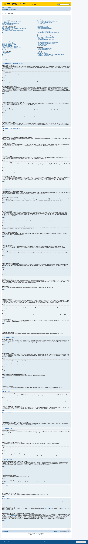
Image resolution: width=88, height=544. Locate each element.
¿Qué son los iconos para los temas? (7, 59)
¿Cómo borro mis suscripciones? (42, 45)
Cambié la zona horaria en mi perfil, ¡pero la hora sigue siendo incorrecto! (12, 30)
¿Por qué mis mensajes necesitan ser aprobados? (9, 48)
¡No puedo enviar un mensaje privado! (42, 26)
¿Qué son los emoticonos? (6, 54)
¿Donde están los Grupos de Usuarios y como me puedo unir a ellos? (47, 19)
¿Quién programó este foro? (41, 52)
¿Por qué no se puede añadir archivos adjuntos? (9, 44)
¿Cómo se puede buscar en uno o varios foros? (44, 35)
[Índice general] (7, 4)
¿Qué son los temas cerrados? (6, 58)
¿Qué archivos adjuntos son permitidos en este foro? (44, 48)
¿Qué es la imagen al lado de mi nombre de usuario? (10, 32)
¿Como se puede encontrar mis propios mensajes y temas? (45, 39)
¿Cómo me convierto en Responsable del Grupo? (44, 20)
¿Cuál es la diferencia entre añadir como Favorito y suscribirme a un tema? (48, 42)
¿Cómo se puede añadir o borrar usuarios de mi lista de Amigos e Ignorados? (48, 32)
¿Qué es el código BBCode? (6, 52)
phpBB (44, 158)
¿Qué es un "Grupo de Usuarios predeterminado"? (44, 22)
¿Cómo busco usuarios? (40, 38)
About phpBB (11, 502)
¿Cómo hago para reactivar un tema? (7, 49)
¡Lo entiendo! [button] (81, 541)
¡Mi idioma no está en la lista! (6, 31)
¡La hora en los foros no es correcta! (7, 29)
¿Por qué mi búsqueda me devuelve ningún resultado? (45, 36)
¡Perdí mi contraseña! (5, 22)
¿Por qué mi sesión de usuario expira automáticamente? (10, 23)
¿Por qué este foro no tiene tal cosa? (42, 53)
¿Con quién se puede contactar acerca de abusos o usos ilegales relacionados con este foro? (50, 54)
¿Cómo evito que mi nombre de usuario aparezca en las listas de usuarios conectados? (15, 28)
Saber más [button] (46, 541)
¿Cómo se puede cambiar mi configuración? (8, 27)
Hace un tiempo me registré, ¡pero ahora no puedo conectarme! (11, 21)
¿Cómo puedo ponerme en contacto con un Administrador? (45, 55)
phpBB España (40, 534)
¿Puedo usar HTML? (5, 53)
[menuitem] (9, 7)
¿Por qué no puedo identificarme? (7, 20)
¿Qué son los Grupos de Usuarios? (42, 18)
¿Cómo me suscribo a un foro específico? (43, 44)
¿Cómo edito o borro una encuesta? (7, 42)
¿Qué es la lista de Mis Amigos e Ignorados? (43, 31)
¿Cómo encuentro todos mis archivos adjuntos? (44, 49)
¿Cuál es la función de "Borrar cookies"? (8, 24)
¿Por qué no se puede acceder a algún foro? (8, 43)
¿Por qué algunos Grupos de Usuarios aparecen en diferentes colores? (47, 21)
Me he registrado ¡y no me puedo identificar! (8, 19)
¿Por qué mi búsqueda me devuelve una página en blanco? (45, 37)
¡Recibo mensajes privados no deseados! (43, 27)
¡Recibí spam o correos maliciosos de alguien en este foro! (45, 28)
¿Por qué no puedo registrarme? (7, 18)
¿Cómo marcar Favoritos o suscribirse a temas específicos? (46, 43)
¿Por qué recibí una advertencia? (7, 45)
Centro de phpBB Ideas (48, 508)
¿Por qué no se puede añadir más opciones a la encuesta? (10, 41)
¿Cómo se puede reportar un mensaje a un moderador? (10, 46)
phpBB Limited (41, 501)
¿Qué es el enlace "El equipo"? (41, 23)
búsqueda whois (13, 515)
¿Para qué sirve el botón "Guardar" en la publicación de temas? (11, 47)
